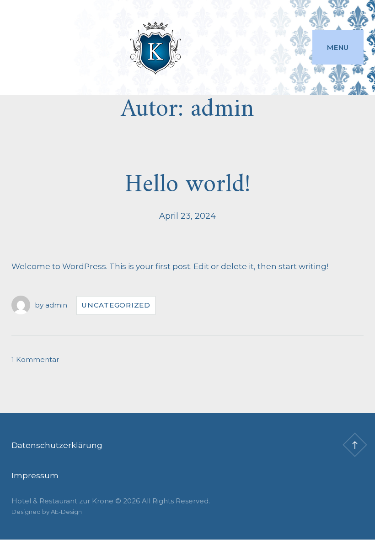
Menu (338, 47)
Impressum (35, 475)
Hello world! (188, 185)
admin (56, 305)
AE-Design (66, 511)
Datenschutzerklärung (56, 445)
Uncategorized (115, 305)
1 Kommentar (35, 359)
